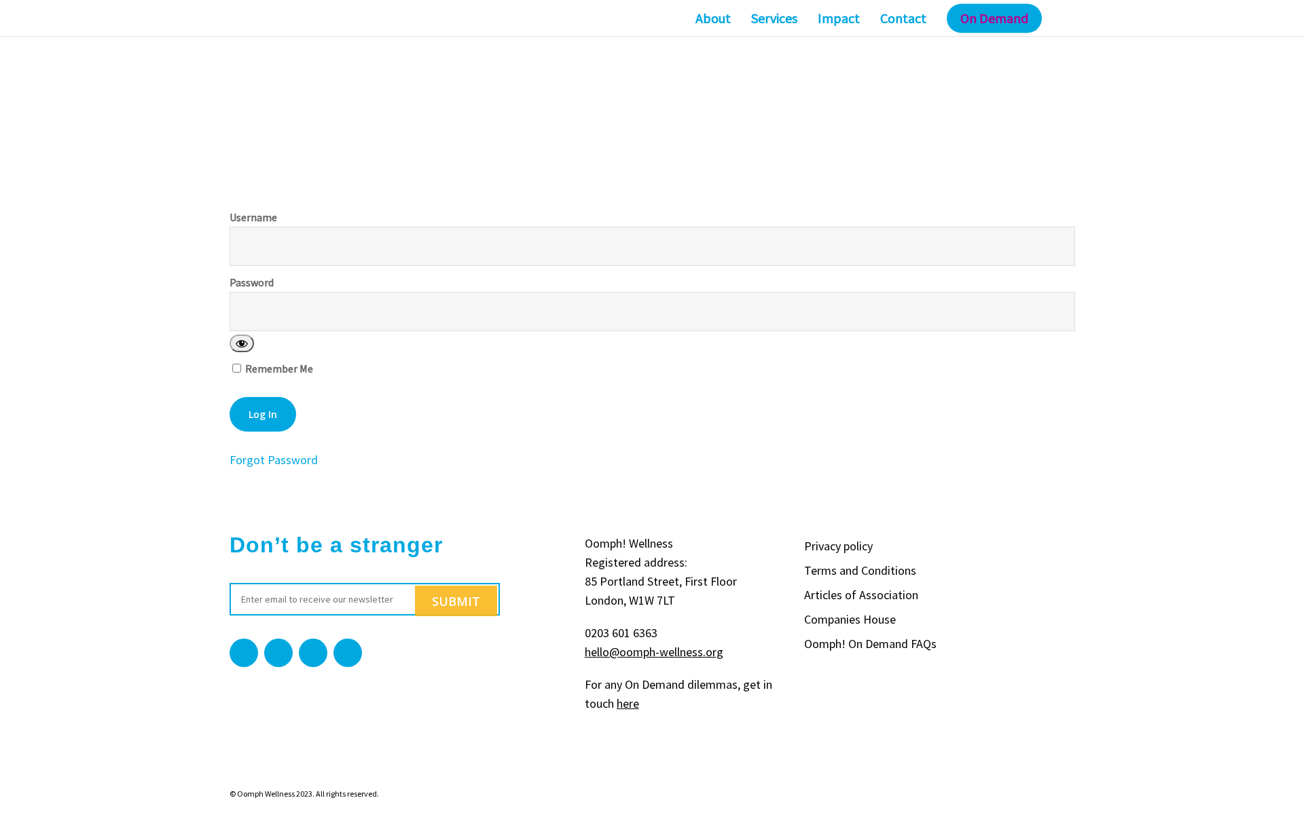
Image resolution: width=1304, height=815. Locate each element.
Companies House (850, 619)
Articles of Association (861, 595)
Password (252, 282)
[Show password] (242, 343)
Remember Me (278, 368)
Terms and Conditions (860, 570)
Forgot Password (274, 460)
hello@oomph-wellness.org (654, 652)
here (628, 703)
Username (253, 217)
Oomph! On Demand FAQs (870, 643)
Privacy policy (838, 546)
